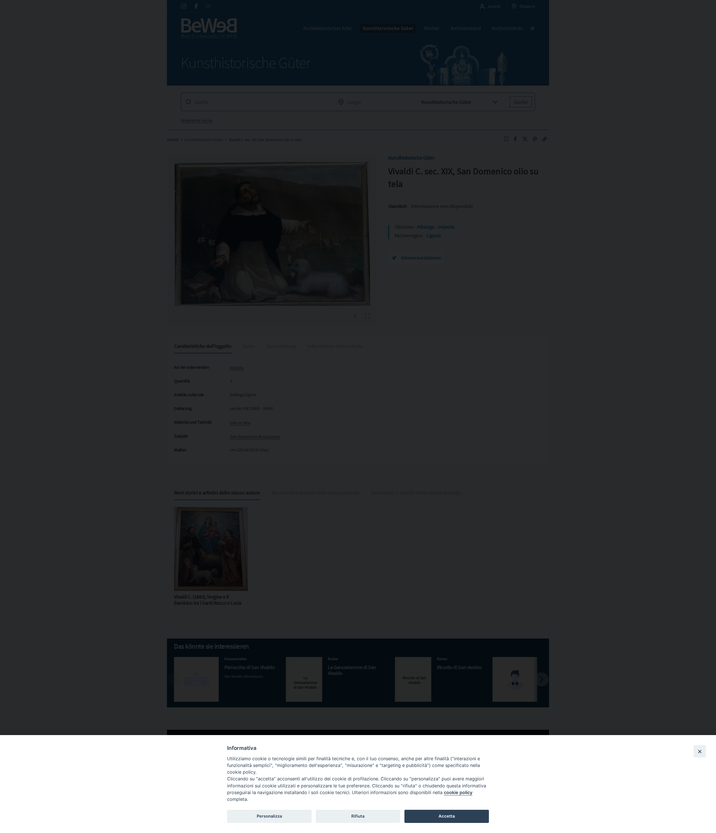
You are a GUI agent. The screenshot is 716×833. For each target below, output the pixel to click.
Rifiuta (357, 816)
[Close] (700, 751)
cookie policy (458, 792)
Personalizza (269, 816)
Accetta (447, 816)
